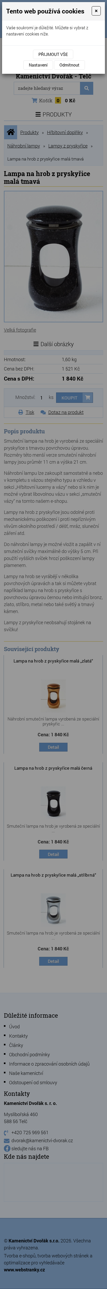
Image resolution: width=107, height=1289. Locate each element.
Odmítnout (69, 65)
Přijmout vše (53, 54)
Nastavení (38, 65)
